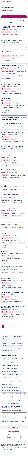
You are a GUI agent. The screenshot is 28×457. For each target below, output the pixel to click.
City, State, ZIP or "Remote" (7, 10)
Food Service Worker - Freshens (8, 156)
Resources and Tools (13, 427)
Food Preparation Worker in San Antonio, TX (13, 343)
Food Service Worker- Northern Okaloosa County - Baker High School (13, 27)
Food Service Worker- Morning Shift (9, 194)
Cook (14, 350)
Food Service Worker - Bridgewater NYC (10, 84)
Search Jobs (14, 17)
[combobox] (14, 7)
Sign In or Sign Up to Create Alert (14, 123)
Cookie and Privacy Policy (16, 127)
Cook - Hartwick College (7, 51)
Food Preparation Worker (7, 185)
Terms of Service (18, 445)
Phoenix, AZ (6, 350)
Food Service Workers (6, 98)
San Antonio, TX (7, 341)
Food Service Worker (6, 278)
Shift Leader (6, 338)
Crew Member (6, 348)
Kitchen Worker (4, 233)
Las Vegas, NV (6, 336)
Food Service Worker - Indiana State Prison (11, 40)
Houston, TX (17, 341)
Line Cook (15, 338)
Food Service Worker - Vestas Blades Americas (12, 292)
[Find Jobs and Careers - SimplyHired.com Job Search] (6, 2)
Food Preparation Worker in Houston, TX (12, 345)
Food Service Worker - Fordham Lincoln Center (12, 132)
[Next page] (23, 326)
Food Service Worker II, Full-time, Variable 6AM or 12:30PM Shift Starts (13, 307)
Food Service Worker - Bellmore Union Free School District (13, 170)
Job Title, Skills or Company (7, 5)
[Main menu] (26, 2)
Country (9, 434)
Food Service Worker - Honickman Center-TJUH (12, 146)
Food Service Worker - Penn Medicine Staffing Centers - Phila (12, 267)
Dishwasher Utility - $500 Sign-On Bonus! (11, 65)
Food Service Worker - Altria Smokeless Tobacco (12, 223)
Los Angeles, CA (17, 348)
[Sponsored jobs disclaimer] (26, 23)
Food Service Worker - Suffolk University (10, 209)
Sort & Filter (22, 20)
